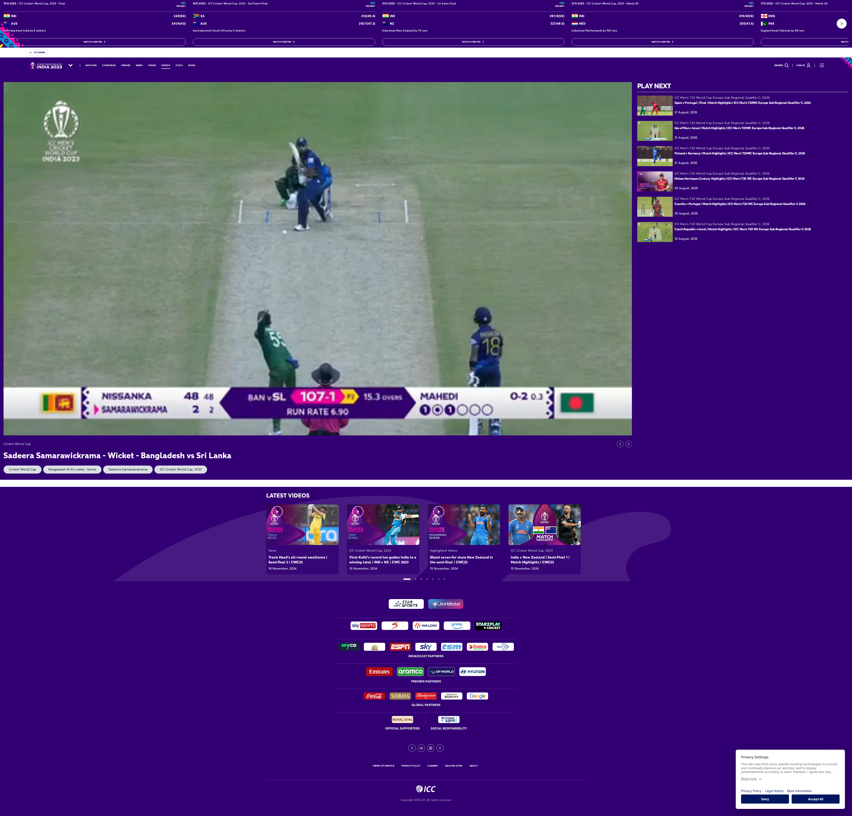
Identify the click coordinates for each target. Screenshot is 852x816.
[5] (433, 579)
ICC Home (39, 52)
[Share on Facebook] (620, 444)
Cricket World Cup (22, 469)
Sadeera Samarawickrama (127, 469)
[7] (444, 579)
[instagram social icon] (430, 748)
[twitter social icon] (440, 748)
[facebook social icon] (412, 748)
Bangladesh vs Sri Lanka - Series (72, 469)
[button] (842, 24)
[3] (421, 579)
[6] (438, 579)
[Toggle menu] (821, 65)
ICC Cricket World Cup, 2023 (181, 469)
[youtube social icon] (421, 748)
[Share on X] (628, 444)
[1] (406, 579)
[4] (427, 579)
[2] (415, 579)
